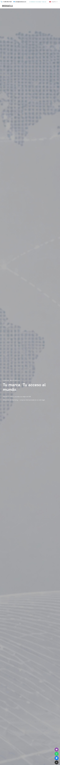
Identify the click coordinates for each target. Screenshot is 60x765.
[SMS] (56, 758)
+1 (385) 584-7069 (7, 1)
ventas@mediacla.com (20, 1)
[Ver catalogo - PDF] (56, 749)
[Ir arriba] (56, 762)
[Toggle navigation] (56, 6)
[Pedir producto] (56, 754)
